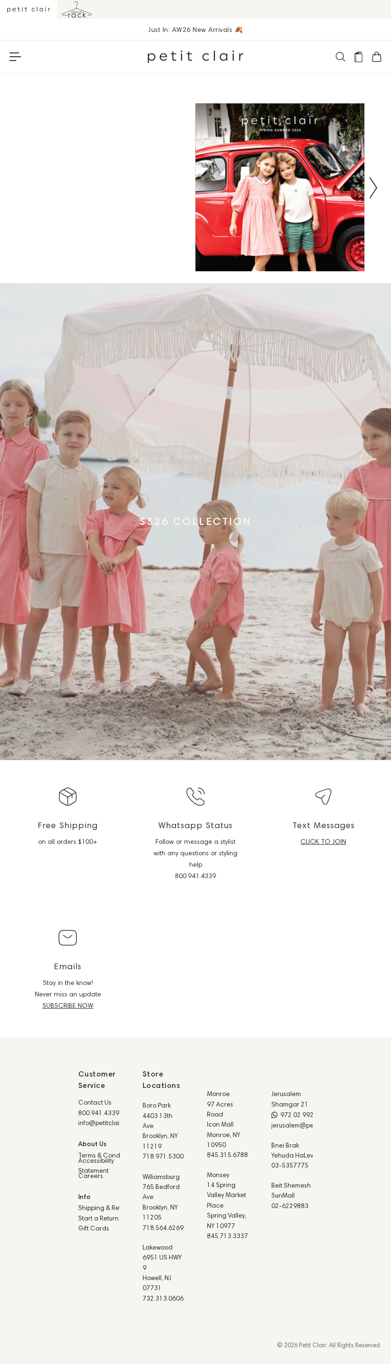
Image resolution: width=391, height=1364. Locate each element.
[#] (195, 521)
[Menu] (15, 57)
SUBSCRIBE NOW (67, 1005)
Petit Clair (312, 1345)
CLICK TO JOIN (323, 841)
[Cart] (376, 56)
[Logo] (195, 57)
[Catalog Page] (358, 56)
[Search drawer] (340, 56)
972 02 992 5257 (305, 1114)
